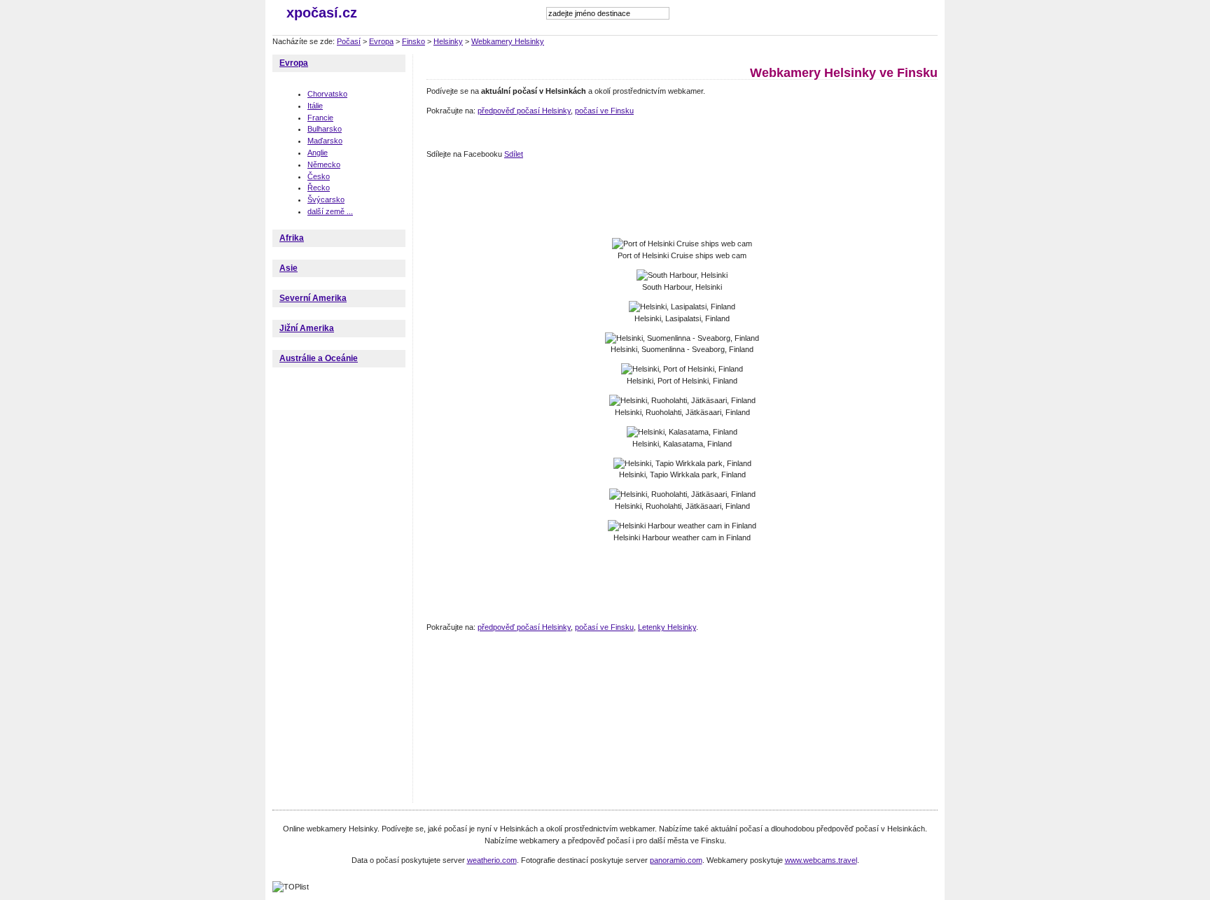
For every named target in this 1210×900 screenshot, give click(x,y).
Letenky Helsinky (667, 627)
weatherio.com (492, 860)
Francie (320, 117)
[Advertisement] (681, 199)
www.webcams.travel (821, 860)
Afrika (291, 238)
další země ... (330, 211)
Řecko (318, 187)
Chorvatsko (327, 94)
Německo (323, 164)
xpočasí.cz (321, 12)
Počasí (349, 41)
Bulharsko (324, 129)
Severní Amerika (313, 298)
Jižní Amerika (306, 328)
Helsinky (448, 41)
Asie (288, 268)
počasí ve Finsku (604, 110)
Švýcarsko (326, 199)
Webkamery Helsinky (507, 41)
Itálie (315, 105)
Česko (318, 176)
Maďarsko (324, 140)
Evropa (381, 41)
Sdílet (513, 154)
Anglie (317, 152)
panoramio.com (676, 860)
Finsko (413, 41)
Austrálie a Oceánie (318, 358)
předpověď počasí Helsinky (524, 110)
